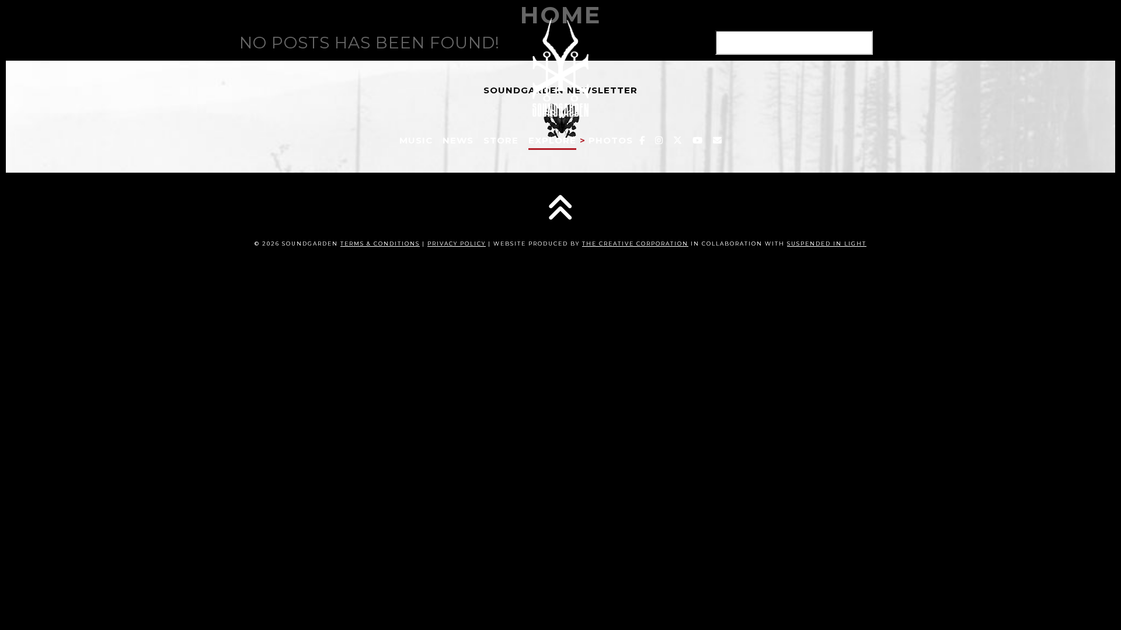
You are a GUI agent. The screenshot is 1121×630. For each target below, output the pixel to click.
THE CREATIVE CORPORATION (635, 243)
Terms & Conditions (380, 243)
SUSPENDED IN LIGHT (826, 243)
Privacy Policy (456, 243)
